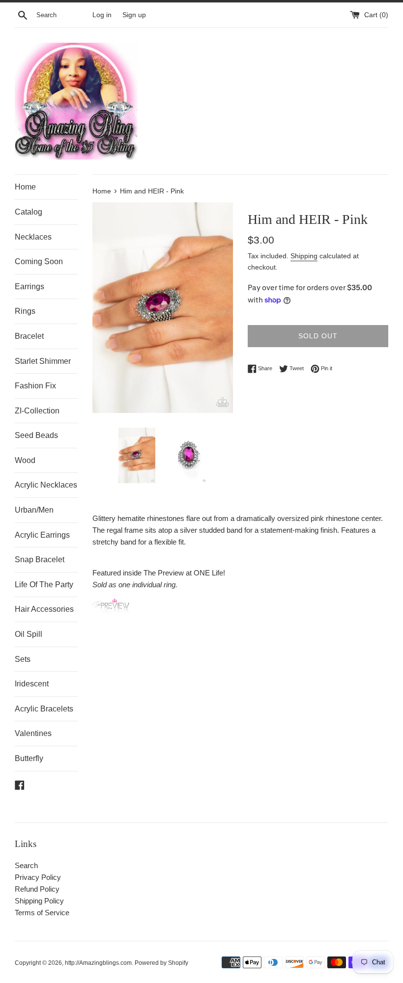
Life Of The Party (44, 584)
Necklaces (33, 237)
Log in (102, 15)
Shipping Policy (39, 901)
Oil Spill (28, 634)
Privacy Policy (38, 877)
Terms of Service (42, 912)
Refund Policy (37, 889)
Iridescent (32, 684)
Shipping (303, 256)
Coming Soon (39, 261)
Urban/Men (34, 510)
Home (25, 187)
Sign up (134, 15)
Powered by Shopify (161, 962)
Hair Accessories (44, 609)
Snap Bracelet (39, 559)
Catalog (28, 212)
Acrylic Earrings (42, 535)
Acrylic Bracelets (44, 709)
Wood (25, 460)
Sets (22, 659)
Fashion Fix (35, 386)
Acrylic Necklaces (46, 485)
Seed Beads (36, 435)
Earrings (29, 286)
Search (26, 865)
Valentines (33, 733)
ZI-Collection (37, 411)
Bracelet (29, 336)
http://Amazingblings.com (98, 962)
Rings (25, 311)
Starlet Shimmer (43, 361)
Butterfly (29, 758)
